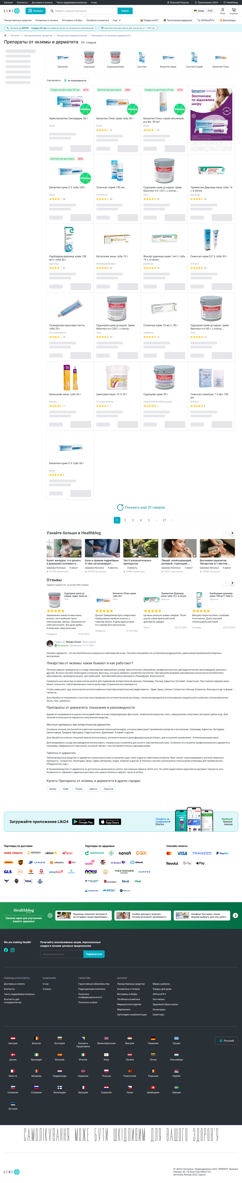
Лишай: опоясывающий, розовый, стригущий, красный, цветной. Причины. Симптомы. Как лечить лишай (177, 562)
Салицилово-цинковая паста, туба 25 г (67, 327)
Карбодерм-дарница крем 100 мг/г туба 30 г (67, 258)
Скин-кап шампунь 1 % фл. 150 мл (209, 396)
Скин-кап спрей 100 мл (110, 187)
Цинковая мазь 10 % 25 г (111, 394)
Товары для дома (162, 989)
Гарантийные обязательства (93, 984)
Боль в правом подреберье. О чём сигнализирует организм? (102, 562)
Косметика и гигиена (128, 989)
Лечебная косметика (128, 999)
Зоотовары (159, 999)
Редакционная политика (91, 989)
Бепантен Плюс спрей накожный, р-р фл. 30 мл (163, 120)
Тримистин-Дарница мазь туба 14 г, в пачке (211, 189)
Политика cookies (87, 1002)
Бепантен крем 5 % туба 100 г (67, 187)
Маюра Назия (73, 642)
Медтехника (123, 1009)
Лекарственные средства (38, 35)
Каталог (15, 35)
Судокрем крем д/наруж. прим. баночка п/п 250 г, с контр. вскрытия (115, 327)
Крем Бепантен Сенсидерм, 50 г (68, 118)
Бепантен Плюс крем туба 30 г (115, 118)
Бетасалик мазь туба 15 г (112, 256)
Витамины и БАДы (127, 994)
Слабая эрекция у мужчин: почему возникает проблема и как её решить (149, 915)
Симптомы (158, 1014)
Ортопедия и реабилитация (132, 1014)
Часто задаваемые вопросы (19, 994)
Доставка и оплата (14, 984)
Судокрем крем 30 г (155, 394)
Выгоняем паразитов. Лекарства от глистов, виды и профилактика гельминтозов (214, 562)
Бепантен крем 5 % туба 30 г (66, 463)
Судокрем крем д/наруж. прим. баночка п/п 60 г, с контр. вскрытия (209, 327)
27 (164, 520)
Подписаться (94, 954)
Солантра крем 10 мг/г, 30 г (160, 325)
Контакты (9, 989)
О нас (46, 984)
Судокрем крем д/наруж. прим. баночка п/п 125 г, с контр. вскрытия (162, 189)
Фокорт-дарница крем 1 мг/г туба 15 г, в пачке (164, 258)
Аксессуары (159, 1009)
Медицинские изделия (129, 1004)
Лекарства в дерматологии (72, 35)
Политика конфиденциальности (90, 996)
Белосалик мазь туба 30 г (65, 394)
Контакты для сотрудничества (12, 1001)
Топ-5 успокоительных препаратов (137, 562)
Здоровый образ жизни (165, 1004)
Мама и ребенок (161, 984)
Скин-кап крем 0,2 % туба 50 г (208, 256)
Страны (47, 989)
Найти (125, 10)
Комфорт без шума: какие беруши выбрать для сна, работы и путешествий (209, 915)
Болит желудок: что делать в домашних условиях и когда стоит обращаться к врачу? (64, 562)
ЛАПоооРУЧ (159, 994)
